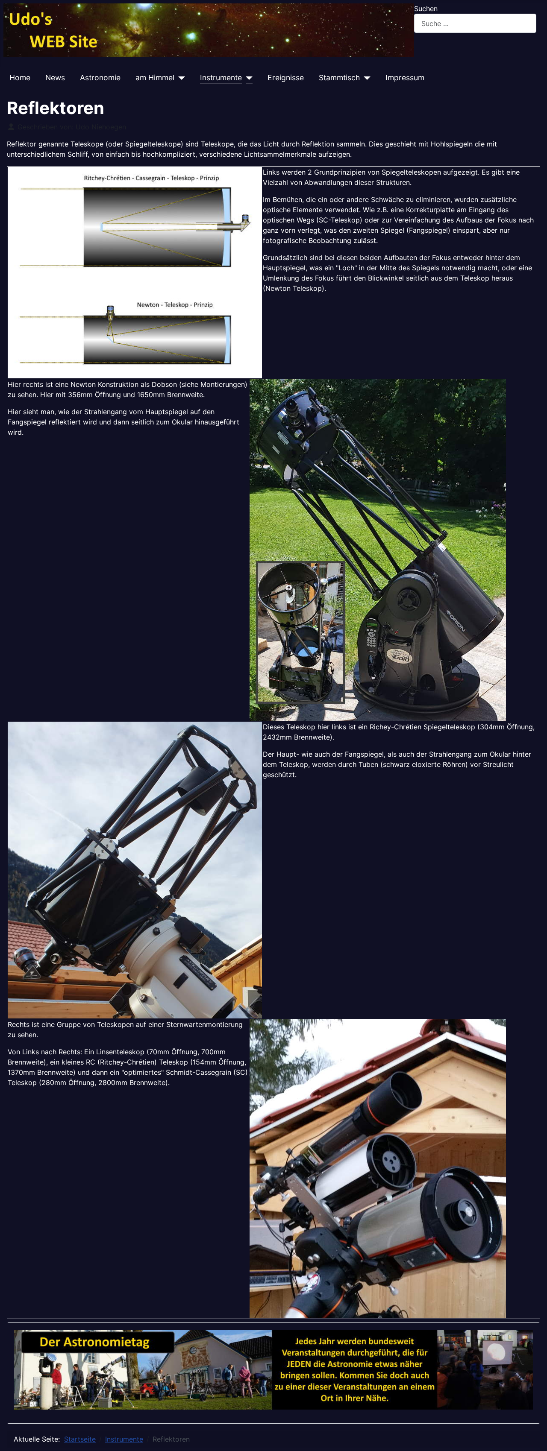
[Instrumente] (247, 77)
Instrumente (221, 77)
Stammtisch (339, 77)
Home (19, 77)
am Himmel (154, 77)
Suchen (426, 8)
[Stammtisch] (365, 77)
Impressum (404, 77)
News (55, 77)
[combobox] (475, 23)
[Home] (208, 29)
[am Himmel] (179, 77)
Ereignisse (286, 77)
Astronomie (100, 77)
